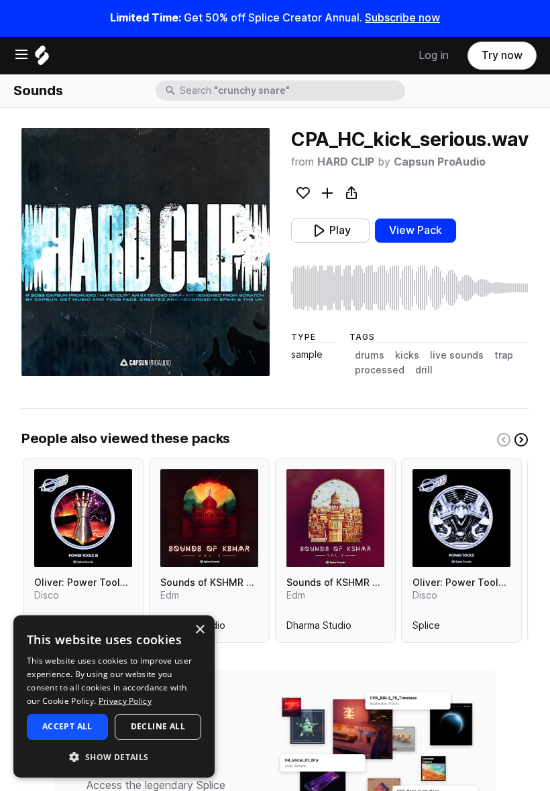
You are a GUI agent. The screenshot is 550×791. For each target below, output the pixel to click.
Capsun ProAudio (440, 162)
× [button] (200, 630)
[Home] (42, 58)
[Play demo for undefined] (145, 252)
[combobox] (291, 90)
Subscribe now (402, 17)
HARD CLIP (345, 162)
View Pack (415, 230)
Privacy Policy (125, 701)
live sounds (457, 355)
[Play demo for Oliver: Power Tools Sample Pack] (461, 518)
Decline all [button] (158, 726)
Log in (434, 55)
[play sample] (410, 288)
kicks (407, 355)
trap (503, 355)
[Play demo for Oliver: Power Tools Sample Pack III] (83, 518)
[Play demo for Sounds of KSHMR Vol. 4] (335, 518)
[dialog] (114, 696)
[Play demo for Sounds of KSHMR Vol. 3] (209, 518)
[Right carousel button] (521, 439)
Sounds (38, 90)
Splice (426, 628)
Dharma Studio (318, 628)
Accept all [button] (67, 726)
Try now (502, 55)
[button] (114, 756)
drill (424, 370)
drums (369, 355)
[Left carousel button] (503, 439)
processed (379, 370)
